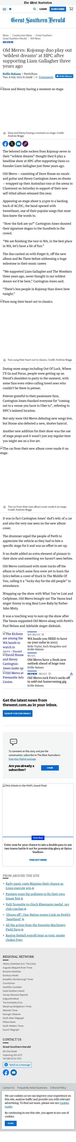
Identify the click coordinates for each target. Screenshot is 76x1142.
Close (11, 1123)
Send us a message (19, 1064)
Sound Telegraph (11, 1029)
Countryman (9, 983)
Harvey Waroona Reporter (15, 994)
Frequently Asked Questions (32, 1087)
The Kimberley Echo (13, 1002)
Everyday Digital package (22, 758)
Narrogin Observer (12, 1014)
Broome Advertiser (12, 971)
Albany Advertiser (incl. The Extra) (19, 963)
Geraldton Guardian (12, 987)
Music (6, 35)
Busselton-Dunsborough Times (18, 979)
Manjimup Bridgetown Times (17, 1006)
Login (43, 9)
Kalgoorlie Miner (11, 998)
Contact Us (8, 1087)
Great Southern (44, 35)
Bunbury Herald (10, 975)
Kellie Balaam (65, 76)
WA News (35, 38)
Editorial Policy (58, 1087)
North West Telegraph (13, 1018)
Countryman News (22, 35)
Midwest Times (10, 1010)
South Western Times (13, 1025)
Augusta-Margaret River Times (17, 967)
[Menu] (4, 9)
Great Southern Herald (15, 38)
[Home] (10, 9)
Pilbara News (9, 1022)
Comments (46, 77)
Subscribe (58, 9)
